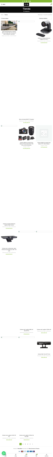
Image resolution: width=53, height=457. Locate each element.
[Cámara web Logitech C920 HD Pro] (9, 385)
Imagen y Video (26, 146)
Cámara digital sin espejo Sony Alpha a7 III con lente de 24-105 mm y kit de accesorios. (26, 144)
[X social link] (24, 1)
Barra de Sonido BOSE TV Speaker (26, 119)
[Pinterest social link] (26, 1)
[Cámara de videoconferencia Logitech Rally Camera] (9, 174)
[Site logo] (26, 4)
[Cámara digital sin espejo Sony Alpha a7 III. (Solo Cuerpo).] (44, 133)
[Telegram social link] (30, 1)
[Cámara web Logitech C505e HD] (44, 279)
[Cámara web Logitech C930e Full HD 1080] (26, 385)
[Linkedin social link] (28, 1)
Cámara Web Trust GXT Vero (44, 354)
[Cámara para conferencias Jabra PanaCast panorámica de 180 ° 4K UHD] (9, 239)
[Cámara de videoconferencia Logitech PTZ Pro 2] (44, 29)
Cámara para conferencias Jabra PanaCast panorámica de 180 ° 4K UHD (9, 249)
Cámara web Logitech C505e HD (44, 329)
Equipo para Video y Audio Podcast (9, 35)
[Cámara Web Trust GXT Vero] (44, 345)
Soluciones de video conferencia (44, 41)
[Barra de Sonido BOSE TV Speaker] (26, 69)
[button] (4, 453)
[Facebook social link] (23, 1)
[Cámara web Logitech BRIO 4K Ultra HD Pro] (26, 279)
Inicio (2, 14)
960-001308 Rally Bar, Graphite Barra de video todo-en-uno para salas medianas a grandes (9, 33)
